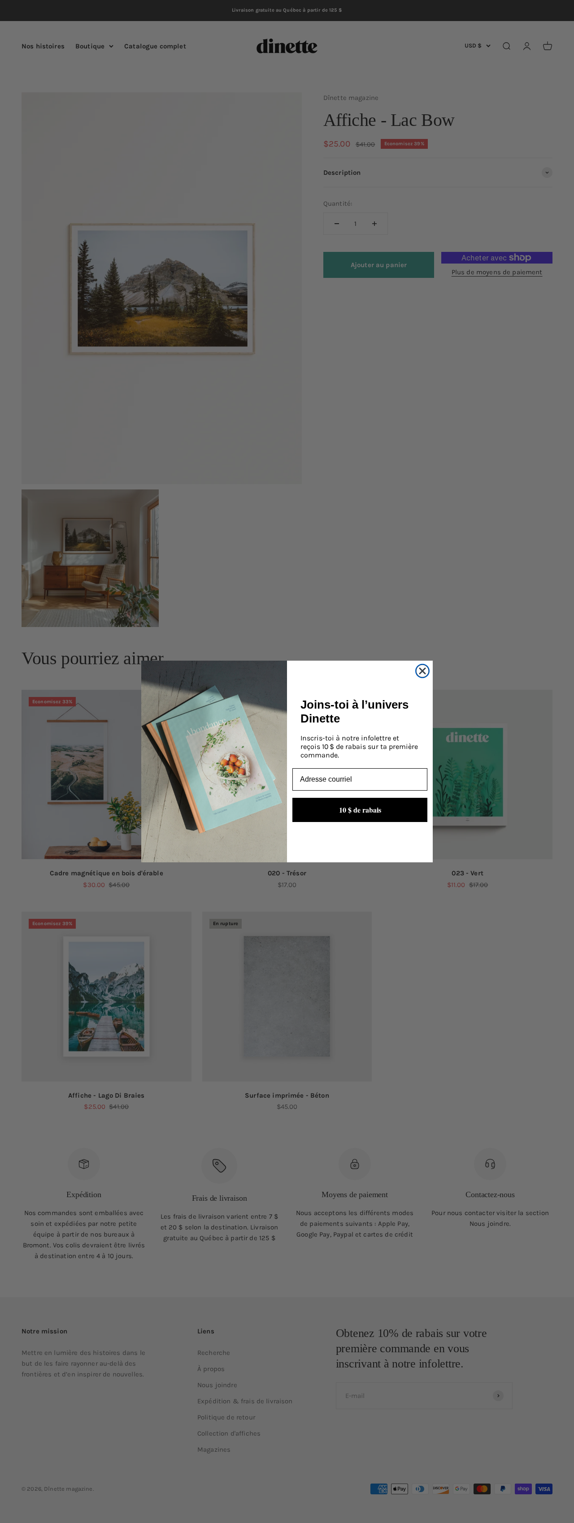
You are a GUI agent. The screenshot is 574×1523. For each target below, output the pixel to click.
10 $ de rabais (360, 810)
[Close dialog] (422, 671)
